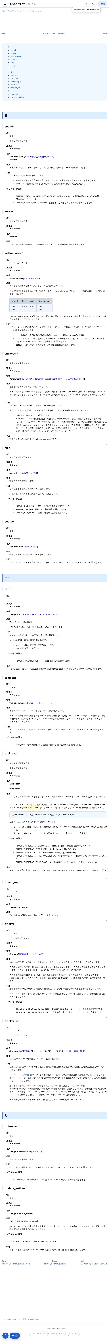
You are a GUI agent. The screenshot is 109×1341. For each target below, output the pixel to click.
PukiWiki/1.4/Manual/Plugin (54, 33)
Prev (4, 33)
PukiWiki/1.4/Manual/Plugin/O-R (16, 1264)
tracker (14, 84)
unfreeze (14, 94)
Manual (25, 11)
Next (105, 33)
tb (11, 72)
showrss (14, 59)
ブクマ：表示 (73, 1333)
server (13, 53)
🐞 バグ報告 (61, 1329)
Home (54, 1261)
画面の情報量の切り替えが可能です (86, 10)
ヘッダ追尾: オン (37, 1333)
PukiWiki (11, 11)
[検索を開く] (93, 3)
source (13, 66)
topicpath (15, 78)
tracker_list (15, 88)
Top (3, 11)
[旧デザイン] (32, 4)
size (12, 62)
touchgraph (16, 81)
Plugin (32, 11)
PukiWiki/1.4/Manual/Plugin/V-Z (93, 1264)
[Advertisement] (54, 20)
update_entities (17, 97)
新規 (103, 4)
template (14, 75)
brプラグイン (38, 341)
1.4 (18, 11)
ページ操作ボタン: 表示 (55, 1333)
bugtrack (13, 962)
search (13, 50)
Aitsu (54, 1329)
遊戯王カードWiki (18, 3)
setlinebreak (16, 56)
